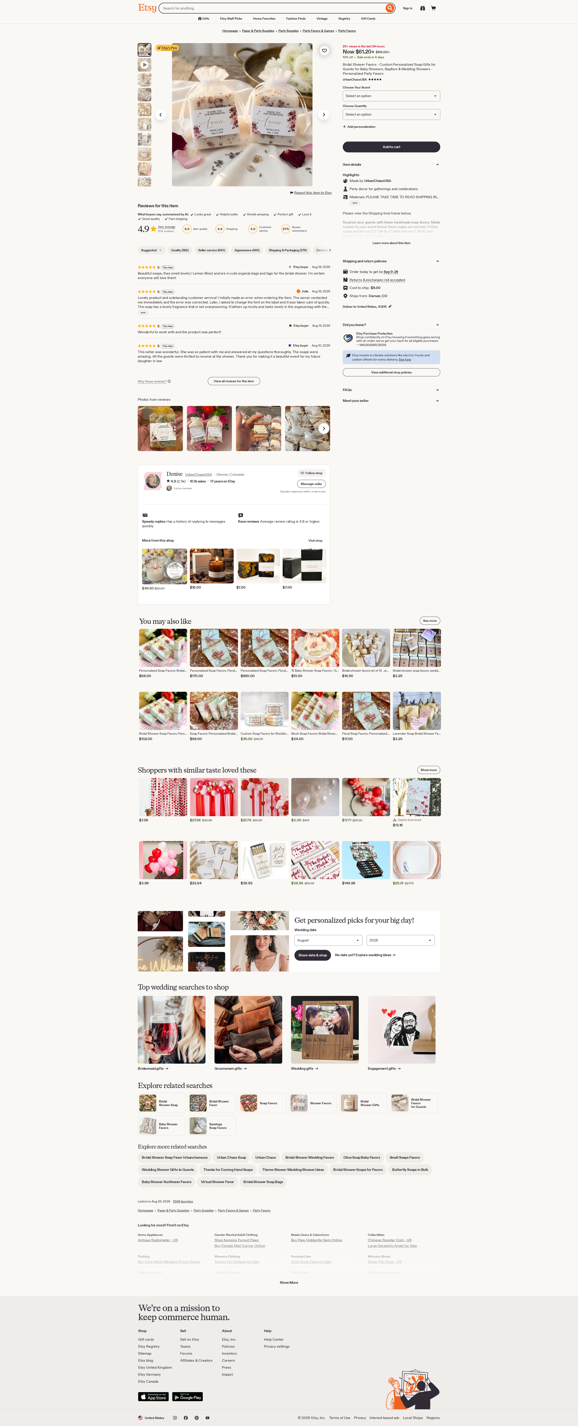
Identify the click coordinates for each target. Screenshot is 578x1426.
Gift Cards (368, 18)
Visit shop (315, 540)
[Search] (390, 8)
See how (405, 359)
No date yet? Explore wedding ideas (365, 955)
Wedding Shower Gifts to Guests (170, 1171)
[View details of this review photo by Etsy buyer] (160, 428)
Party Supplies (288, 31)
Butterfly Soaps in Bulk (412, 1171)
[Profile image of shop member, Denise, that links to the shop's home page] (169, 488)
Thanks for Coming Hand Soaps (230, 1171)
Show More (289, 1282)
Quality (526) (180, 250)
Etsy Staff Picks (231, 18)
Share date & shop (312, 955)
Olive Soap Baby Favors (363, 1159)
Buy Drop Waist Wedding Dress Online (169, 1262)
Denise (174, 474)
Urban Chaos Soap (233, 1159)
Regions (433, 1418)
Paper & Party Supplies (258, 31)
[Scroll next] (330, 250)
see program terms (372, 344)
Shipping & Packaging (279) (288, 250)
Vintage (322, 18)
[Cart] (433, 8)
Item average (166, 226)
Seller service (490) (211, 250)
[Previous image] (160, 114)
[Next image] (323, 114)
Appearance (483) (247, 250)
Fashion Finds (296, 18)
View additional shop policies (391, 372)
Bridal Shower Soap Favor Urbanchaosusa (177, 1159)
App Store (153, 1396)
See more (430, 620)
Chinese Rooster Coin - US (390, 1240)
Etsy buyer (300, 267)
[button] (311, 484)
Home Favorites (264, 18)
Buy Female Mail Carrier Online (239, 1246)
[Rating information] (168, 481)
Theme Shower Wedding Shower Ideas (295, 1171)
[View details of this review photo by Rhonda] (307, 428)
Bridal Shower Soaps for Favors (360, 1171)
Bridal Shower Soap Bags (265, 1183)
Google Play (187, 1396)
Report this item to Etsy (313, 193)
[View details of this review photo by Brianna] (258, 428)
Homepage (230, 31)
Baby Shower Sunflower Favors (169, 1183)
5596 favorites (183, 1201)
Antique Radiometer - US (158, 1240)
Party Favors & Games (318, 31)
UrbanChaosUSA (355, 79)
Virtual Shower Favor (219, 1183)
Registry (344, 18)
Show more (429, 770)
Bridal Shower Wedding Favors (311, 1159)
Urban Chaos (267, 1159)
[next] (324, 428)
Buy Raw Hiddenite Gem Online (316, 1240)
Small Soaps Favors (407, 1159)
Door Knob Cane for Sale (311, 1262)
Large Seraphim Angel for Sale (392, 1246)
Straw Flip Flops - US (385, 1262)
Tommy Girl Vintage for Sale (236, 1262)
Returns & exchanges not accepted (377, 280)
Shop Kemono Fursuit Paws (236, 1240)
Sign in (408, 8)
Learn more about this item (391, 243)
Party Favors (347, 31)
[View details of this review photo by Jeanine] (209, 428)
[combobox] (271, 8)
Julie (305, 291)
